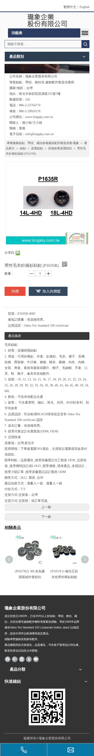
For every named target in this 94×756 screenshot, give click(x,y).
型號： (13, 313)
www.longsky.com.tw (39, 117)
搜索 (85, 44)
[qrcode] (47, 707)
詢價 (15, 291)
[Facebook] (7, 659)
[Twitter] (29, 659)
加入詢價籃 (51, 291)
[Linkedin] (22, 659)
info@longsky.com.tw (39, 134)
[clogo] (47, 20)
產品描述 (14, 336)
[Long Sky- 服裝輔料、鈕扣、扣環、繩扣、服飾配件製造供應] (47, 68)
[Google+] (15, 659)
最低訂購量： (17, 319)
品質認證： (16, 325)
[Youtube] (36, 659)
